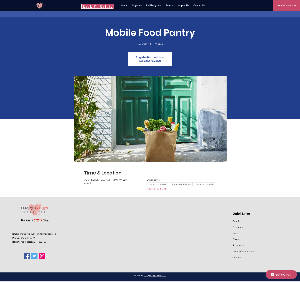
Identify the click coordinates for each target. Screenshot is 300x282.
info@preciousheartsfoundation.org (38, 233)
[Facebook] (27, 256)
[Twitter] (34, 256)
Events (235, 239)
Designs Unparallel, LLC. (155, 275)
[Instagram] (42, 256)
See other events (150, 61)
